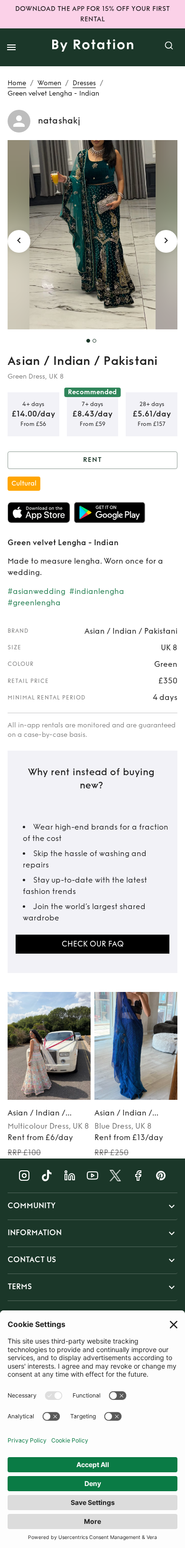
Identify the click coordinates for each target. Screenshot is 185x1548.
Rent (92, 460)
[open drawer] (11, 47)
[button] (92, 1206)
